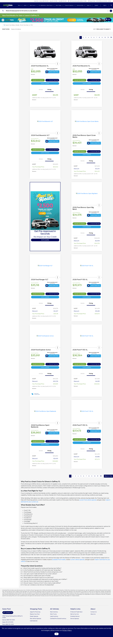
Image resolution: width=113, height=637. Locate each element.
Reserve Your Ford (34, 614)
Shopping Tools (36, 609)
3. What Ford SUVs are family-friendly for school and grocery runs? (42, 572)
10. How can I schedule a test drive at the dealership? (38, 585)
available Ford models (59, 559)
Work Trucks (53, 614)
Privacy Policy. (67, 630)
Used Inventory (54, 616)
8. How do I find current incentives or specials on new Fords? (40, 581)
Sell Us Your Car (74, 614)
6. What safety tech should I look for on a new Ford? (38, 577)
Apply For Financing (35, 611)
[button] (57, 64)
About (93, 609)
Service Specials (74, 618)
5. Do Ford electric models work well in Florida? (36, 575)
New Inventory (54, 611)
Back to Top (108, 476)
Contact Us (8, 612)
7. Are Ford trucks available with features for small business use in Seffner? (44, 579)
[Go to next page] (108, 37)
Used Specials (33, 620)
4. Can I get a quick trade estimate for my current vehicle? (39, 574)
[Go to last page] (111, 37)
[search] (111, 5)
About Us (93, 614)
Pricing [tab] (49, 89)
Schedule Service (74, 616)
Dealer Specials (34, 616)
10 (105, 37)
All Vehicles (54, 609)
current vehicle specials (77, 559)
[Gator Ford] (9, 5)
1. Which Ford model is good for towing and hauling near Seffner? (41, 568)
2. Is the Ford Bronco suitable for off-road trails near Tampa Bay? (41, 570)
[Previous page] (2, 20)
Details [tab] (41, 89)
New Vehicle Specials (35, 618)
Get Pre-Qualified (45, 240)
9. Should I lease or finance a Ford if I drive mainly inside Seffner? (41, 583)
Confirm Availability (45, 83)
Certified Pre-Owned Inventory (58, 618)
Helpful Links (75, 609)
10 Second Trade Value (53, 80)
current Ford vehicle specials (87, 500)
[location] (68, 1)
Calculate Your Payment (38, 80)
